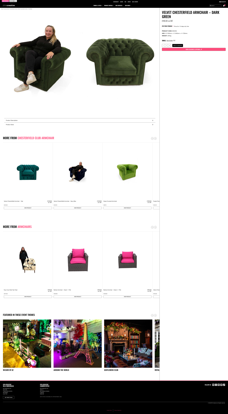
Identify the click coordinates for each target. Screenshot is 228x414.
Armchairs (25, 226)
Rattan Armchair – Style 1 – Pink (62, 290)
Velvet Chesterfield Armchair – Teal (13, 201)
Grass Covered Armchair (110, 201)
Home (2, 9)
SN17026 (6, 293)
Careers (121, 1)
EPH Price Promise (167, 26)
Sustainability (116, 1)
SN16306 (105, 293)
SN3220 (155, 205)
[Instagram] (216, 385)
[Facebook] (213, 385)
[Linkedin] (221, 385)
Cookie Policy (109, 410)
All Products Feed (213, 389)
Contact (129, 1)
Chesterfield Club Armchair (36, 138)
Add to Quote (177, 45)
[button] (152, 138)
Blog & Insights (135, 1)
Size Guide (170, 40)
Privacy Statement (117, 410)
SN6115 (104, 205)
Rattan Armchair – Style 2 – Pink (112, 290)
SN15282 (6, 205)
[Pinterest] (219, 385)
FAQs (125, 1)
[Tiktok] (224, 385)
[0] (223, 5)
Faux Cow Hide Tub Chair (10, 290)
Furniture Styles (6, 9)
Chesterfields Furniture (13, 9)
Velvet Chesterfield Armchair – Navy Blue (65, 201)
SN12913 (55, 205)
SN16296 (55, 293)
